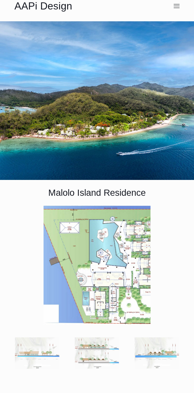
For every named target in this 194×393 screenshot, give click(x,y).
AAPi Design (43, 6)
